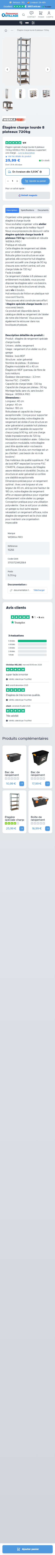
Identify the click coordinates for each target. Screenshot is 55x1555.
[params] (33, 23)
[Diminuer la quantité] (8, 181)
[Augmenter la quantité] (17, 181)
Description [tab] (11, 210)
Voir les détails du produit (19, 157)
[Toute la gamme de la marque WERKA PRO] (14, 119)
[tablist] (27, 210)
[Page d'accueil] (6, 30)
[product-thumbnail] (7, 93)
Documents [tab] (43, 210)
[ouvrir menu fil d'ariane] (12, 30)
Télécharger (39, 590)
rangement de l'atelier (37, 314)
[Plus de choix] (21, 783)
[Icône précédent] (7, 69)
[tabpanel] (27, 372)
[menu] (21, 23)
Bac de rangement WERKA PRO (13, 775)
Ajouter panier (30, 1549)
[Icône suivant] (47, 69)
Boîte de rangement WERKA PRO (39, 820)
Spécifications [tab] (27, 210)
